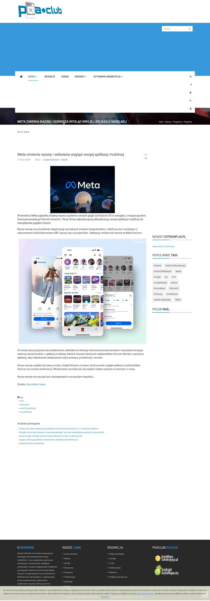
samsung (158, 294)
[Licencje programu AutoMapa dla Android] (166, 571)
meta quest (24, 404)
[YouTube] (191, 108)
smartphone (172, 294)
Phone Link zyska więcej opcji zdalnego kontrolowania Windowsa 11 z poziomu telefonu (58, 428)
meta (21, 401)
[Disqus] (82, 492)
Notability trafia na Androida (31, 443)
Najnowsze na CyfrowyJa (163, 246)
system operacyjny (162, 300)
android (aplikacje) (27, 408)
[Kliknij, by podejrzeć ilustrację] (82, 189)
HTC (174, 277)
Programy (177, 122)
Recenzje (68, 581)
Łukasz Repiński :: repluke (55, 159)
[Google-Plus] (191, 101)
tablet (177, 300)
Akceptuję (105, 597)
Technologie (69, 577)
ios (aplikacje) (25, 412)
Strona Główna (70, 554)
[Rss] (191, 77)
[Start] (21, 77)
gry (166, 277)
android (157, 265)
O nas (111, 563)
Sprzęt (67, 563)
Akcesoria (68, 568)
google (157, 277)
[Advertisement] (82, 47)
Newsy (168, 122)
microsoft (174, 288)
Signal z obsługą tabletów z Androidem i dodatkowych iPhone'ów (48, 440)
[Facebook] (191, 85)
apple (178, 271)
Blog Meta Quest (36, 384)
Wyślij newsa (115, 568)
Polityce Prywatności (145, 594)
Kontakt (112, 558)
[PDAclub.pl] (40, 10)
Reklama (113, 572)
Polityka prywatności (118, 577)
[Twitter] (191, 93)
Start (161, 122)
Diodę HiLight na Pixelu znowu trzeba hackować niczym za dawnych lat (50, 436)
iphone (174, 282)
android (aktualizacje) (175, 265)
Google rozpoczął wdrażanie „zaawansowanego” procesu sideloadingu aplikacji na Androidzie (61, 432)
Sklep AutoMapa (116, 554)
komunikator (159, 288)
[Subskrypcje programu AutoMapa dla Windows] (166, 558)
